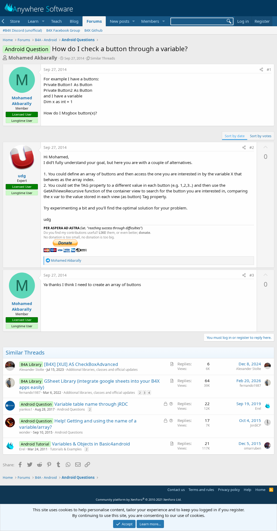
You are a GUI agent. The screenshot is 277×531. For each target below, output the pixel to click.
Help (247, 489)
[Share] (261, 69)
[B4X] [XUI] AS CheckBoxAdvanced (81, 364)
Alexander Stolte (31, 369)
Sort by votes (260, 135)
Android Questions (71, 409)
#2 (251, 147)
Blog (74, 21)
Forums (94, 21)
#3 (251, 275)
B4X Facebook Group (63, 30)
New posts (119, 21)
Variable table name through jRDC (91, 404)
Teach (56, 21)
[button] (35, 21)
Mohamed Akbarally (32, 57)
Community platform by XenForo (139, 499)
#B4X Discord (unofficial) (22, 30)
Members (150, 21)
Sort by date (235, 135)
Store (15, 21)
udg (22, 175)
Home (260, 489)
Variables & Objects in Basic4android (91, 444)
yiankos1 (25, 409)
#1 (269, 69)
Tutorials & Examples (66, 449)
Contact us (176, 489)
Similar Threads (102, 58)
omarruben (252, 448)
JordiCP (255, 425)
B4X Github (93, 30)
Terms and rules (201, 489)
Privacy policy (229, 489)
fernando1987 (30, 392)
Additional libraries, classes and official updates (102, 369)
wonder (25, 432)
